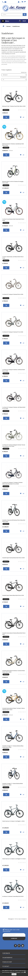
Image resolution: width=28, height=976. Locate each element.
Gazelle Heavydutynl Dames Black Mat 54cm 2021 (13, 633)
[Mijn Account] (19, 1)
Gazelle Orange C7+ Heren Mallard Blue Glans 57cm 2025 (12, 784)
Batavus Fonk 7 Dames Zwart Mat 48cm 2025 (13, 106)
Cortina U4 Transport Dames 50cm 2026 (12, 294)
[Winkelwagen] (22, 1)
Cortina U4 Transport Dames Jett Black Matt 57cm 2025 (13, 408)
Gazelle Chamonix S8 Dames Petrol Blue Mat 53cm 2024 (13, 520)
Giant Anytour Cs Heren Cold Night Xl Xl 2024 (14, 859)
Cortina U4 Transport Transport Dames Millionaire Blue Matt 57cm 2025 (12, 483)
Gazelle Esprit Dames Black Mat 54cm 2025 (13, 557)
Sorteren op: (24, 72)
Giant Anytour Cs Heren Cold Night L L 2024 (13, 821)
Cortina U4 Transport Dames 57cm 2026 (12, 332)
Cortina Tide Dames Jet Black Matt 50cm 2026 (12, 257)
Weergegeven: (23, 77)
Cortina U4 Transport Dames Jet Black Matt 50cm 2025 (13, 370)
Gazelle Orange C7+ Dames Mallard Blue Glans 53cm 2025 (12, 746)
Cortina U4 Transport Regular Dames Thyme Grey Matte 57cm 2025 (13, 445)
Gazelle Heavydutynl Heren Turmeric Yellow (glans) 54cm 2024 (13, 709)
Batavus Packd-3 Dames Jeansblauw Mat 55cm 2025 (13, 144)
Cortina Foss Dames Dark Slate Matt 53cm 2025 (13, 219)
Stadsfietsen (16, 26)
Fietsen (8, 26)
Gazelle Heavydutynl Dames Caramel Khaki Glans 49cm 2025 (13, 671)
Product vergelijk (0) (6, 70)
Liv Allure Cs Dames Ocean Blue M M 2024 (12, 896)
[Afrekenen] (25, 1)
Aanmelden (14, 938)
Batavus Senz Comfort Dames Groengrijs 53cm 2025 (12, 182)
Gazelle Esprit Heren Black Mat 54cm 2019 (13, 595)
